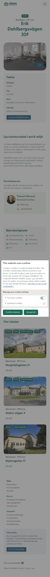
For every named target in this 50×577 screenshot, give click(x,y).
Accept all (31, 312)
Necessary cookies (14, 298)
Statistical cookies (14, 303)
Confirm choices (13, 312)
